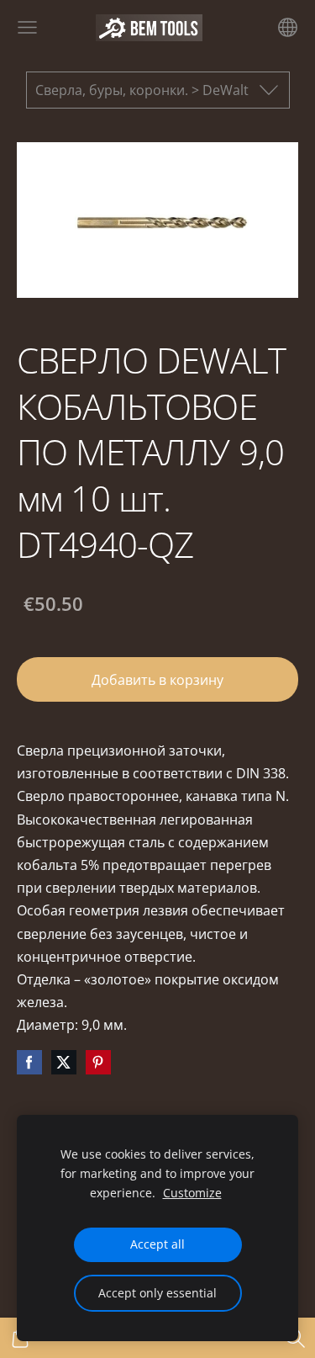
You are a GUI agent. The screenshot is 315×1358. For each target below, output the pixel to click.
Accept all (157, 1244)
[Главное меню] (27, 27)
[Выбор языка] (288, 27)
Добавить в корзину (157, 680)
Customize (192, 1193)
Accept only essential (157, 1293)
